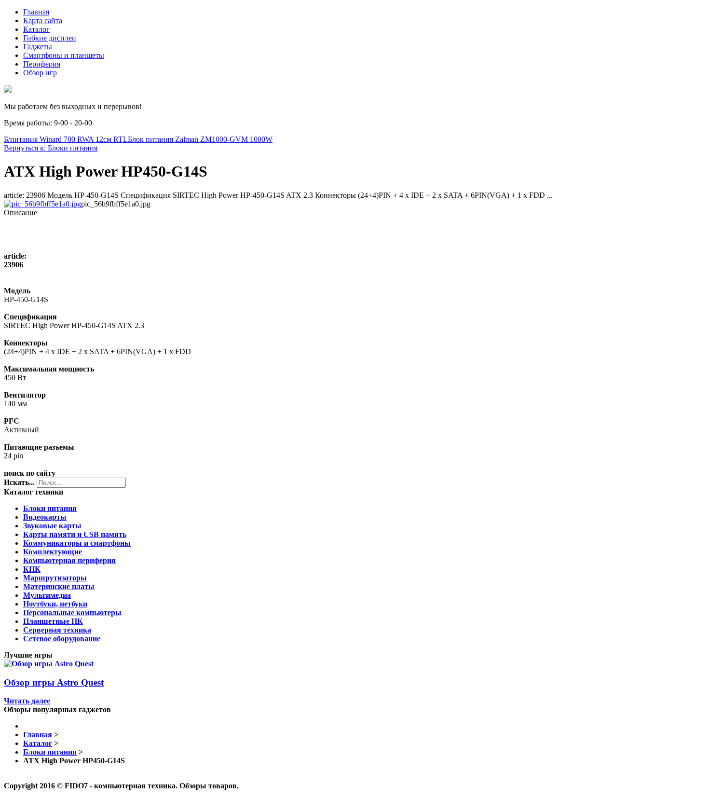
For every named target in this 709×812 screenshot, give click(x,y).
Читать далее (27, 701)
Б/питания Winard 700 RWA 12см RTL (66, 139)
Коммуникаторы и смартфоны (77, 543)
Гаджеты (37, 46)
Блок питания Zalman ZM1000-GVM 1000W (200, 139)
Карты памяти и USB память (74, 534)
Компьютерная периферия (69, 560)
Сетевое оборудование (61, 638)
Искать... (19, 482)
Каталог (36, 29)
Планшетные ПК (53, 621)
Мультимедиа (47, 595)
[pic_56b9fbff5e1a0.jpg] (42, 204)
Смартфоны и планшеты (63, 55)
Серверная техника (57, 630)
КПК (32, 569)
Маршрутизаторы (55, 578)
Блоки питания (50, 508)
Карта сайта (42, 20)
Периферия (41, 64)
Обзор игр (40, 73)
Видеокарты (45, 517)
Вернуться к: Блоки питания (50, 148)
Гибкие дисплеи (49, 38)
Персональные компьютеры (72, 612)
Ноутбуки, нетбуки (55, 604)
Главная (36, 12)
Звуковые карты (52, 526)
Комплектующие (52, 552)
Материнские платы (59, 586)
